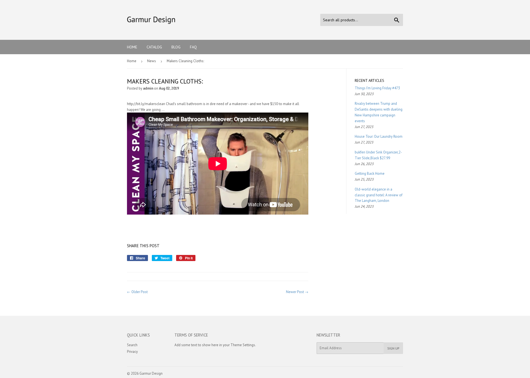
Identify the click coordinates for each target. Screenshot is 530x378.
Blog (176, 47)
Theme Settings (242, 345)
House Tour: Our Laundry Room (378, 136)
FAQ (193, 47)
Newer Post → (297, 292)
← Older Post (137, 292)
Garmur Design (151, 373)
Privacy (132, 351)
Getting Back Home (370, 173)
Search (132, 345)
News (151, 61)
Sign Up (393, 348)
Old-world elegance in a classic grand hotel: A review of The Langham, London (378, 195)
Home (132, 47)
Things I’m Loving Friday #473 (377, 88)
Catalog (154, 47)
